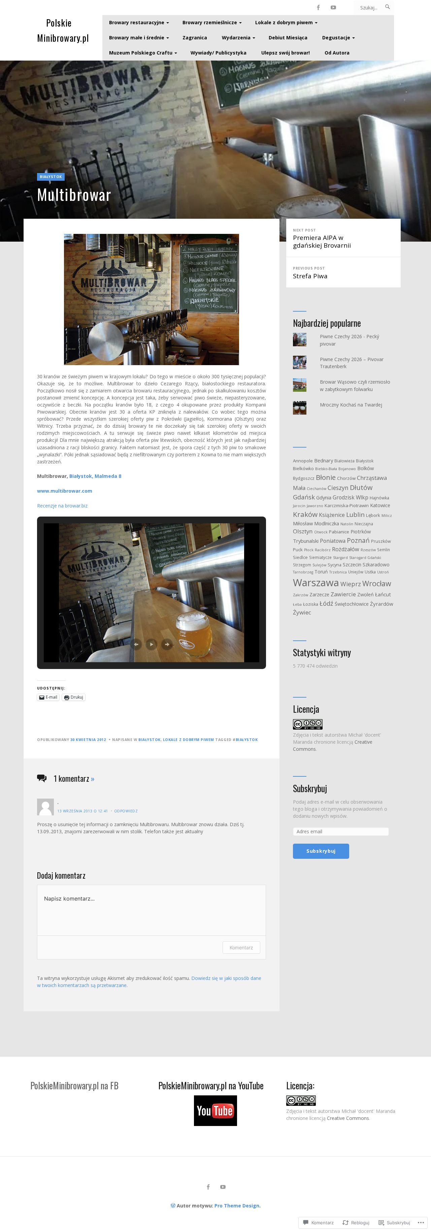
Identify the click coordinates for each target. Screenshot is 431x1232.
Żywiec (302, 612)
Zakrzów (300, 595)
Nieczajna (364, 523)
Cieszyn (338, 488)
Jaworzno (315, 505)
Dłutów (361, 487)
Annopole (303, 461)
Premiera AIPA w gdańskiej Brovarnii (322, 238)
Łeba (297, 604)
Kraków (305, 514)
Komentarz (241, 947)
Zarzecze (319, 594)
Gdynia (323, 497)
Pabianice (339, 532)
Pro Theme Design (236, 1205)
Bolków (365, 468)
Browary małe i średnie (136, 37)
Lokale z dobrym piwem (284, 22)
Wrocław (376, 583)
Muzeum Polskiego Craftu (140, 52)
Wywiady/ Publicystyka (218, 52)
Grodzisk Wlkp (350, 497)
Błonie (326, 477)
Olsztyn (303, 531)
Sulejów (319, 565)
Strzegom (302, 564)
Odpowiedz (126, 811)
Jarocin (299, 505)
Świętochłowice (352, 604)
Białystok (51, 176)
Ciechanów (316, 488)
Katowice (380, 505)
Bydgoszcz (303, 478)
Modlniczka (326, 523)
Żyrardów (381, 603)
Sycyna (334, 565)
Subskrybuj (310, 788)
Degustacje (336, 37)
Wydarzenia (236, 37)
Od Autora (337, 52)
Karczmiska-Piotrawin (347, 505)
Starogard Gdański (365, 557)
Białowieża (344, 460)
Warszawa (316, 582)
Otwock (321, 532)
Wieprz (350, 584)
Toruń (321, 571)
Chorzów (346, 478)
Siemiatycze (320, 557)
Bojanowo (347, 468)
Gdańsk (304, 497)
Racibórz (323, 550)
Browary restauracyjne (136, 22)
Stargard (340, 557)
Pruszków (381, 541)
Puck (298, 550)
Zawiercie (343, 594)
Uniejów (355, 571)
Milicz (387, 515)
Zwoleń (365, 594)
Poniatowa (332, 540)
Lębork (373, 515)
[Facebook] (318, 7)
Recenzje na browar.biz (62, 505)
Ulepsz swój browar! (285, 52)
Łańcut (383, 594)
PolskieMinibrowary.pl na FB (74, 1085)
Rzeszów (368, 550)
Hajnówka (379, 498)
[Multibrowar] (215, 151)
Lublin (355, 514)
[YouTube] (333, 7)
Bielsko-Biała (326, 468)
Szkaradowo (376, 564)
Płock (308, 550)
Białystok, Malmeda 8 (95, 476)
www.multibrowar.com (64, 491)
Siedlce (300, 557)
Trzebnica (338, 572)
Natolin (346, 524)
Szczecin (352, 564)
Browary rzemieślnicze (210, 22)
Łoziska (310, 604)
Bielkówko (303, 468)
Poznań (358, 540)
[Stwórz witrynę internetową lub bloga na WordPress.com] (173, 1205)
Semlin (383, 549)
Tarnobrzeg (303, 572)
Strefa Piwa (310, 273)
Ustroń (383, 572)
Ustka (370, 572)
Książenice (332, 515)
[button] (136, 644)
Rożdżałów (345, 549)
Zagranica (195, 37)
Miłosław (303, 523)
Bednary (323, 460)
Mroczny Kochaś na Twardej (351, 404)
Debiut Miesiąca (288, 37)
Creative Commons (348, 1118)
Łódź (326, 603)
